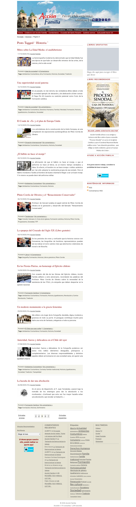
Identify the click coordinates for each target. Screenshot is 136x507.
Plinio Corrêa (74, 219)
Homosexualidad (78, 468)
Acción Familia (35, 54)
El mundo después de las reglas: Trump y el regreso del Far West (55, 433)
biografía (25, 257)
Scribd (98, 433)
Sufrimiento (41, 408)
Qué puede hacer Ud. (105, 33)
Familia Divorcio (74, 456)
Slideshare (99, 441)
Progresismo (22, 222)
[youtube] (109, 20)
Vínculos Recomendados (26, 426)
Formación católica (56, 219)
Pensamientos (78, 479)
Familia (56, 110)
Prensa (69, 30)
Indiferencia (84, 473)
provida (89, 482)
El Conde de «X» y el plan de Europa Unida (38, 120)
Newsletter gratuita (96, 30)
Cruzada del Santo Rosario (71, 33)
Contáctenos (54, 33)
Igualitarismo (22, 112)
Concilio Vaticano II (29, 219)
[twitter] (106, 20)
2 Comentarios (45, 293)
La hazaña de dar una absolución (33, 380)
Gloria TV (99, 431)
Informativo (73, 476)
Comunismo (44, 145)
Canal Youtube (101, 436)
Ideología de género (78, 470)
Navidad (72, 479)
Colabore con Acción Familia (36, 33)
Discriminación (76, 454)
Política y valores (80, 30)
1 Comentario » (47, 328)
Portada (20, 37)
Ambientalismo (74, 431)
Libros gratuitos (49, 257)
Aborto (73, 428)
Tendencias (29, 216)
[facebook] (96, 20)
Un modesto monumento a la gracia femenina (39, 306)
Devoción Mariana (76, 451)
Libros (27, 255)
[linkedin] (100, 20)
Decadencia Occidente (56, 30)
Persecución (75, 481)
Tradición (68, 74)
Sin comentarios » (45, 107)
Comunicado (82, 437)
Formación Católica (25, 30)
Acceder (57, 506)
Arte (41, 74)
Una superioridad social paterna (32, 82)
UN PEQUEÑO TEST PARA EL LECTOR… (53, 475)
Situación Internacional (33, 142)
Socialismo (32, 112)
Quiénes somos (89, 33)
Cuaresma (82, 443)
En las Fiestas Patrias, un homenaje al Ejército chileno (43, 266)
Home (20, 33)
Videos (79, 496)
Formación (47, 74)
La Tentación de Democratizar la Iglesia (55, 441)
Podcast (84, 482)
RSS (90, 188)
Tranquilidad (37, 372)
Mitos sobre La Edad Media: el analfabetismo (39, 49)
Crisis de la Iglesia (43, 219)
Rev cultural (76, 484)
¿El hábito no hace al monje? (31, 153)
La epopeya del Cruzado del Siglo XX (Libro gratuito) (43, 230)
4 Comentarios (44, 71)
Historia (28, 37)
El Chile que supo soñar (33, 328)
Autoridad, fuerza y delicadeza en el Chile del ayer (42, 339)
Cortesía (43, 369)
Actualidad (81, 428)
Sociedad (61, 74)
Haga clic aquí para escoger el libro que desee (101, 73)
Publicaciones (40, 30)
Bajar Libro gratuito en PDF (103, 131)
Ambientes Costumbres (30, 74)
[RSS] (103, 20)
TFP (36, 222)
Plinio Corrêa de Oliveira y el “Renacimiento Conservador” (46, 194)
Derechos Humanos (46, 110)
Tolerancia (78, 494)
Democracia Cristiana (76, 445)
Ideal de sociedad (31, 71)
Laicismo (80, 476)
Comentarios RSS (96, 191)
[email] (93, 20)
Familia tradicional (52, 369)
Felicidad (63, 110)
